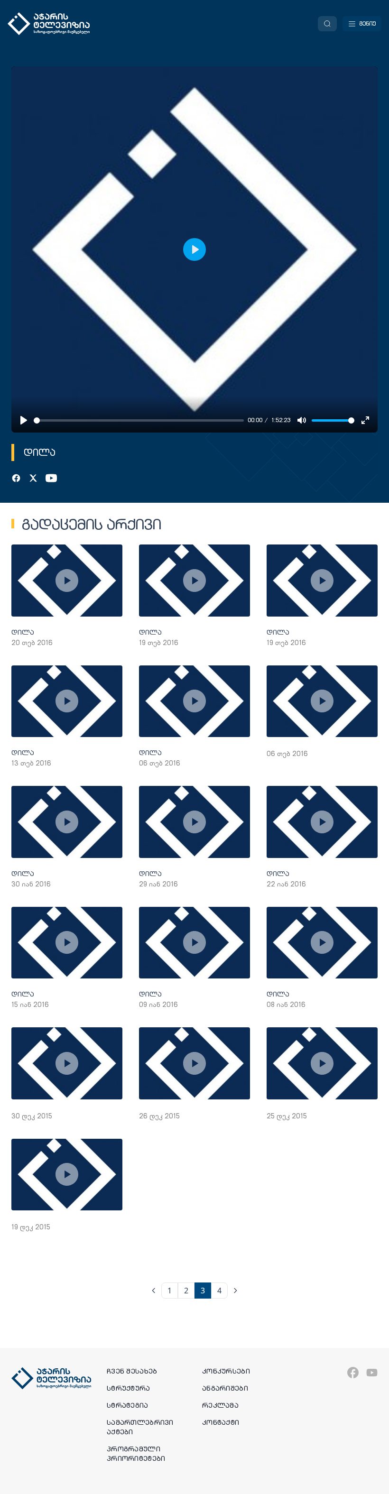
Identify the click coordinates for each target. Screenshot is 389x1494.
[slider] (139, 420)
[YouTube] (51, 478)
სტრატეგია (127, 1405)
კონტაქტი (220, 1422)
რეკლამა (220, 1405)
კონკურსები (226, 1371)
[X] (33, 478)
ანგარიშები (225, 1388)
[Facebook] (16, 478)
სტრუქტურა (128, 1388)
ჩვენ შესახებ (132, 1371)
